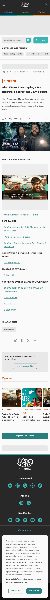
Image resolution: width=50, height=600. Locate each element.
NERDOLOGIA (10, 304)
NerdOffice (7, 410)
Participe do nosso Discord (17, 237)
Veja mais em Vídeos (25, 436)
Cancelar (15, 591)
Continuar (34, 591)
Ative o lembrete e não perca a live (21, 215)
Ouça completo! (12, 262)
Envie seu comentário (25, 366)
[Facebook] (22, 340)
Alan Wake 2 (9, 329)
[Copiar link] (34, 340)
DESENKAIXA (10, 310)
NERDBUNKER (10, 298)
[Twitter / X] (28, 340)
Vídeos (13, 72)
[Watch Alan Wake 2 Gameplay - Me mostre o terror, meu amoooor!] (25, 136)
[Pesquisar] (28, 40)
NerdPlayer (24, 72)
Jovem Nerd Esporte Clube (31, 411)
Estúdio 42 (9, 275)
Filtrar (43, 40)
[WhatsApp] (15, 340)
